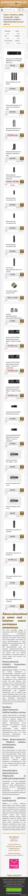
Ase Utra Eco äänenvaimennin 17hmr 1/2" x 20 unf (14, 269)
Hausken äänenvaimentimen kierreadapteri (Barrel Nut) (14, 316)
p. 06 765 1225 (14, 5)
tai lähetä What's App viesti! (14, 846)
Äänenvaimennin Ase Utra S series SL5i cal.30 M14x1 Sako (14, 107)
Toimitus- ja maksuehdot (14, 875)
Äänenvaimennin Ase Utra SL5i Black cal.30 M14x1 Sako (13, 153)
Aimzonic (5, 645)
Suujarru (4, 803)
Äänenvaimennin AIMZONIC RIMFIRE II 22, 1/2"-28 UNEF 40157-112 (14, 60)
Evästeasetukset (23, 894)
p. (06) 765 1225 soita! (14, 844)
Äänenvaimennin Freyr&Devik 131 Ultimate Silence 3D (13, 176)
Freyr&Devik (14, 645)
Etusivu (6, 15)
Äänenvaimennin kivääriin (10, 670)
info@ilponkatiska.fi (14, 848)
